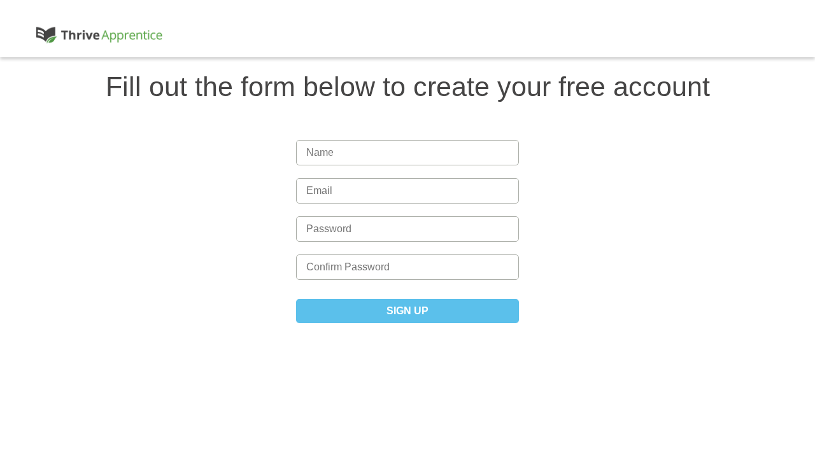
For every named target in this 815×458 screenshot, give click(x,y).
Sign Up (407, 310)
